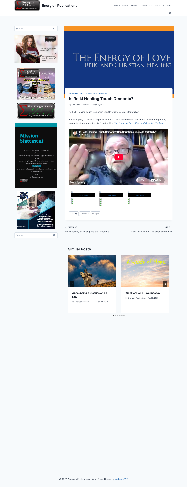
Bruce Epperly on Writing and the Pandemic (87, 229)
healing (73, 214)
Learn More (83, 195)
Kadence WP (121, 479)
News (125, 5)
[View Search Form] (170, 13)
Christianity (92, 94)
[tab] (113, 315)
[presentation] (92, 271)
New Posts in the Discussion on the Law (151, 229)
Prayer (95, 214)
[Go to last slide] (72, 284)
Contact (167, 5)
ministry (103, 94)
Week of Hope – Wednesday (142, 293)
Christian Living (76, 94)
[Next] (165, 284)
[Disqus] (118, 362)
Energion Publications (80, 105)
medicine (85, 214)
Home (117, 5)
